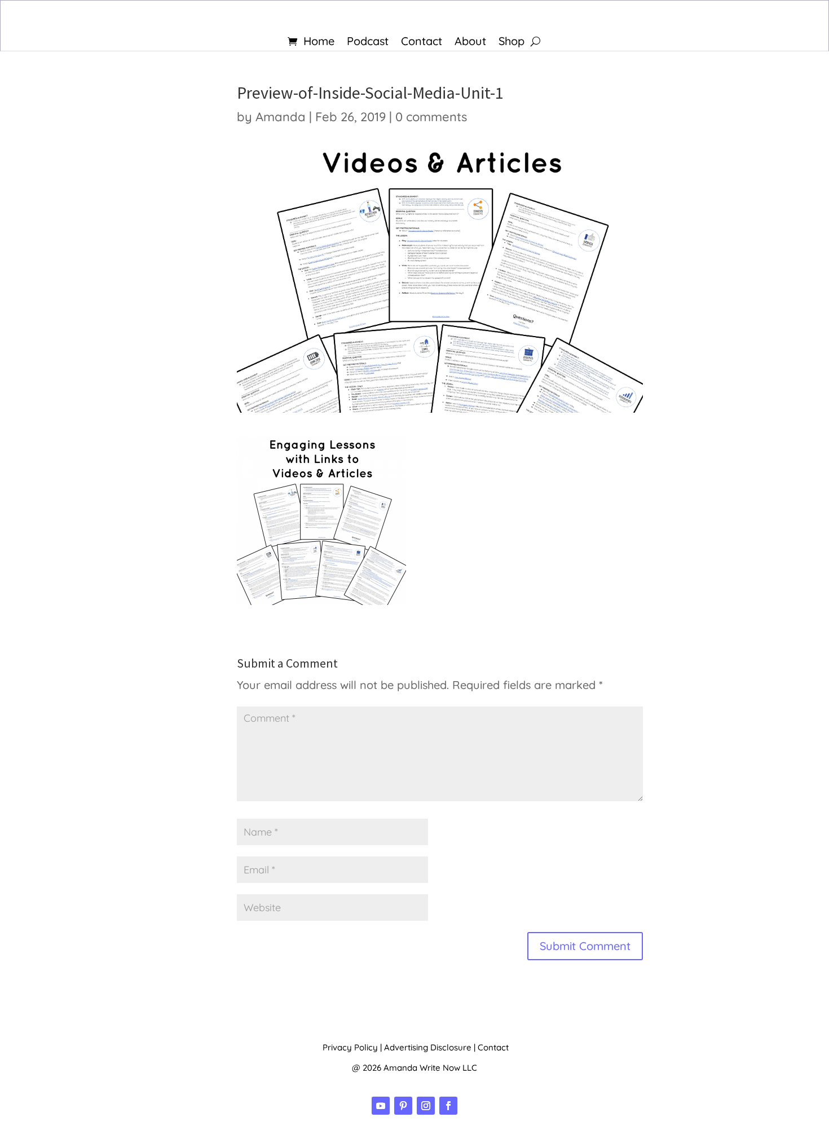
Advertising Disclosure (427, 1047)
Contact (421, 42)
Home (318, 42)
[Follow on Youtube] (381, 1106)
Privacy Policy (350, 1047)
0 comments (431, 117)
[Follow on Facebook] (448, 1106)
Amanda (280, 117)
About (470, 42)
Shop (511, 42)
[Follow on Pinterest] (403, 1106)
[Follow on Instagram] (426, 1106)
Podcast (368, 42)
